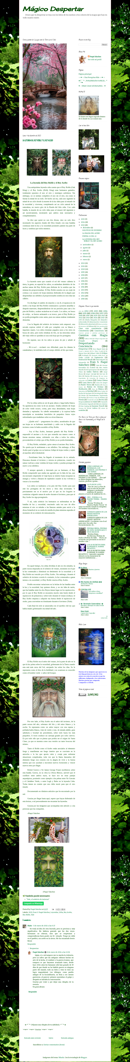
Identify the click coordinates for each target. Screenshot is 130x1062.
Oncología (97, 393)
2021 (83, 266)
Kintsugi (95, 376)
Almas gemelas (102, 324)
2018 (83, 275)
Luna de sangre (101, 383)
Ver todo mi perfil (94, 60)
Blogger (84, 1057)
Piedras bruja (93, 397)
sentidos (82, 410)
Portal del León (92, 400)
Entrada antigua (67, 1038)
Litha (61, 912)
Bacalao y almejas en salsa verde (92, 605)
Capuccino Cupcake (88, 613)
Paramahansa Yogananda (98, 395)
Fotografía (82, 362)
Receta (101, 400)
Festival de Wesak (86, 360)
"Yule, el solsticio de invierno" (37, 899)
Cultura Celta (88, 338)
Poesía (81, 400)
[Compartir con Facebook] (62, 909)
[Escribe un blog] (59, 909)
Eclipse (104, 353)
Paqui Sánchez (38, 952)
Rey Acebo (68, 912)
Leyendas (54, 912)
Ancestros (83, 326)
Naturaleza (82, 391)
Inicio (51, 1038)
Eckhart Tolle (94, 353)
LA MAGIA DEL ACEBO (91, 233)
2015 (83, 284)
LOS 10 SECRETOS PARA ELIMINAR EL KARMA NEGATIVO (96, 546)
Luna (89, 380)
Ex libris (84, 568)
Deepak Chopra (88, 341)
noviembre (87, 245)
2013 (83, 290)
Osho (105, 393)
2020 (83, 269)
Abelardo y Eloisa (87, 584)
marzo (85, 254)
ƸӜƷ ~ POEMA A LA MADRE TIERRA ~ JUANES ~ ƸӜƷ (97, 499)
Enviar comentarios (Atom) (54, 1045)
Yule (32, 915)
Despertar (83, 349)
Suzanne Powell (98, 406)
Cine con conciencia (90, 328)
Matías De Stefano (95, 387)
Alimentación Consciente (98, 322)
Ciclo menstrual (101, 326)
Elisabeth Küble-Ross (98, 355)
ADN (80, 320)
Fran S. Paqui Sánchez (41, 912)
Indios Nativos (93, 372)
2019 (83, 272)
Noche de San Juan (85, 393)
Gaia (97, 365)
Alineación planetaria (88, 324)
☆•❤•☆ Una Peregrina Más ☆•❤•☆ (92, 77)
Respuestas (34, 948)
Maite (30, 926)
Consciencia (99, 331)
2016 (83, 281)
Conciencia (84, 330)
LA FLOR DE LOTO (94, 484)
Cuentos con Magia (93, 335)
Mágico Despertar (53, 8)
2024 (83, 222)
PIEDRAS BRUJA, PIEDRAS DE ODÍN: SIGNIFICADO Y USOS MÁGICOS (97, 530)
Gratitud (92, 367)
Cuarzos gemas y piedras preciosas (92, 333)
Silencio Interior (101, 404)
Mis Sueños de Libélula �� (91, 582)
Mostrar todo (104, 617)
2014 (83, 287)
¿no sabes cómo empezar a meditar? (96, 592)
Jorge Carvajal (91, 374)
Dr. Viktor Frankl (97, 351)
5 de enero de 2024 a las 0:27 (44, 926)
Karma (87, 376)
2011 (83, 296)
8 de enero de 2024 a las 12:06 (58, 952)
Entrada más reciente (32, 1038)
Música (101, 389)
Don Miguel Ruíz (99, 349)
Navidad (90, 391)
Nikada (61, 1057)
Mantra (97, 385)
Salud (95, 402)
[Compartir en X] (61, 909)
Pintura (102, 398)
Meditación (83, 389)
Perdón (83, 398)
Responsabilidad (84, 402)
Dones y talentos (84, 351)
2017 (83, 278)
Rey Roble (26, 915)
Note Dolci (85, 611)
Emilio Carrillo (84, 357)
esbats (103, 408)
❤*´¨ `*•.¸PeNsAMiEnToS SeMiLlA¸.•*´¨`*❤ (93, 82)
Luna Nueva (87, 383)
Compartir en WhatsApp (33, 903)
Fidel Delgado (100, 360)
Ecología (85, 355)
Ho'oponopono (91, 370)
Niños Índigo (101, 391)
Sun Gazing (85, 406)
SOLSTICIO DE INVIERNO (92, 230)
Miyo (93, 389)
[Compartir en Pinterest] (64, 909)
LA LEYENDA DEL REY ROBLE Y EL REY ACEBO (92, 240)
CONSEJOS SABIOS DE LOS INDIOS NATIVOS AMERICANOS (97, 514)
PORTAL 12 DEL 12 (89, 236)
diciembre (87, 228)
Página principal (85, 74)
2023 (30, 912)
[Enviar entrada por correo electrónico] (52, 909)
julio (85, 251)
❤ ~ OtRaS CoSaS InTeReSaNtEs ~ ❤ (92, 86)
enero (85, 260)
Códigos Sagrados (100, 338)
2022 (83, 263)
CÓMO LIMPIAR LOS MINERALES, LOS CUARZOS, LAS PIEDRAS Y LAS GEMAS (97, 469)
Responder (32, 944)
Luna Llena (102, 380)
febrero (86, 256)
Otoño (83, 395)
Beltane (91, 326)
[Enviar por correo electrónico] (57, 909)
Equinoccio (99, 357)
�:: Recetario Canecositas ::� (92, 604)
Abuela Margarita (91, 320)
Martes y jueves (94, 569)
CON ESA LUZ (86, 590)
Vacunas (81, 408)
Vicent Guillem (92, 408)
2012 (83, 293)
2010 (83, 299)
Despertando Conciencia (86, 345)
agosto (85, 248)
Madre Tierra (86, 385)
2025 (83, 219)
